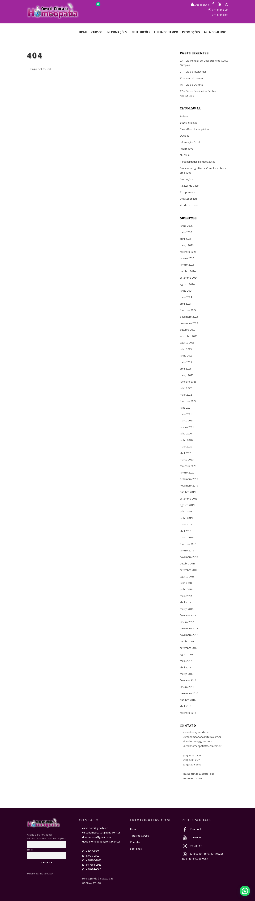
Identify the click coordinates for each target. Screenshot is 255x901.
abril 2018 (185, 602)
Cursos (96, 32)
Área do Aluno (215, 32)
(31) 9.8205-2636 (91, 860)
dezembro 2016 (189, 693)
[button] (245, 891)
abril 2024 (185, 303)
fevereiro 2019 (188, 544)
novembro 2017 (189, 634)
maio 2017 (186, 661)
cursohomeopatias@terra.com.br (202, 737)
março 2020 (186, 459)
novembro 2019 (189, 485)
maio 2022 (186, 394)
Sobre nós (136, 848)
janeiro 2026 (187, 258)
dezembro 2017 (189, 628)
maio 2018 (186, 596)
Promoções (191, 32)
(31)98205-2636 (192, 764)
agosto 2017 (187, 654)
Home (83, 32)
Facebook (196, 829)
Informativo (186, 148)
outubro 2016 (188, 700)
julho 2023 (186, 349)
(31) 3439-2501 (192, 760)
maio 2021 (186, 414)
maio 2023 (186, 362)
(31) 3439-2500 (192, 755)
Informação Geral (190, 142)
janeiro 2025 (187, 264)
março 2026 (186, 245)
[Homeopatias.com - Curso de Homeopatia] (43, 826)
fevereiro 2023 (188, 381)
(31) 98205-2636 (220, 9)
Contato (135, 842)
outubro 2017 (188, 641)
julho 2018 (186, 583)
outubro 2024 (188, 271)
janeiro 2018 (187, 622)
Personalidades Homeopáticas (197, 161)
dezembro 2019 (189, 479)
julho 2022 (186, 388)
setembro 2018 (188, 570)
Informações (117, 32)
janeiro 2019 (187, 550)
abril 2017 (185, 667)
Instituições (140, 32)
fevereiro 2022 (188, 401)
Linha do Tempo (166, 32)
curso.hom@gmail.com (196, 732)
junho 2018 (186, 589)
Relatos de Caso (189, 185)
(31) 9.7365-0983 (91, 864)
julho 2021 (186, 407)
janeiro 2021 (187, 427)
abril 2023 (185, 368)
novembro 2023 (189, 323)
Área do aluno (201, 4)
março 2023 (186, 375)
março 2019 (186, 537)
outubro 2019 (188, 492)
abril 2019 (185, 531)
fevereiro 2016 (188, 712)
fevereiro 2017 (188, 680)
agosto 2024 (187, 284)
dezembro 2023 (189, 316)
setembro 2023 (188, 336)
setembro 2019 (188, 498)
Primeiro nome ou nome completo (46, 838)
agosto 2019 (187, 505)
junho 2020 (186, 440)
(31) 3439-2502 (90, 855)
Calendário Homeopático (194, 129)
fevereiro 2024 (188, 310)
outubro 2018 (188, 563)
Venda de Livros (189, 205)
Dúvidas (184, 135)
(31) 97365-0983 (220, 14)
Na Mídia (185, 155)
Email (30, 849)
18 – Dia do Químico (191, 84)
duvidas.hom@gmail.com (197, 741)
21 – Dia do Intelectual (193, 71)
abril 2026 (185, 238)
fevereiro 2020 (188, 466)
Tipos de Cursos (139, 835)
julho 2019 (186, 511)
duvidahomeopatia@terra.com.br (202, 746)
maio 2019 (186, 524)
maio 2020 (186, 446)
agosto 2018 (187, 576)
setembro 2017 (188, 647)
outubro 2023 (188, 329)
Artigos (184, 116)
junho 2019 (186, 518)
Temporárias (187, 192)
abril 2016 (185, 706)
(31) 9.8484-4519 (91, 869)
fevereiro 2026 (188, 251)
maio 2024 (186, 297)
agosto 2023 (187, 342)
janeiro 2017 (187, 687)
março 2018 (186, 609)
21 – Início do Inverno (192, 78)
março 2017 (186, 674)
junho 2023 (186, 355)
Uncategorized (188, 198)
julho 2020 (186, 433)
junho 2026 (186, 225)
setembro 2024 (188, 277)
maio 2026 (186, 232)
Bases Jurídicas (188, 122)
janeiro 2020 (187, 472)
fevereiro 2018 (188, 615)
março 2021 (186, 420)
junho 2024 (186, 290)
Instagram (196, 845)
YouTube (195, 837)
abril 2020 (185, 453)
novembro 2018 (189, 557)
